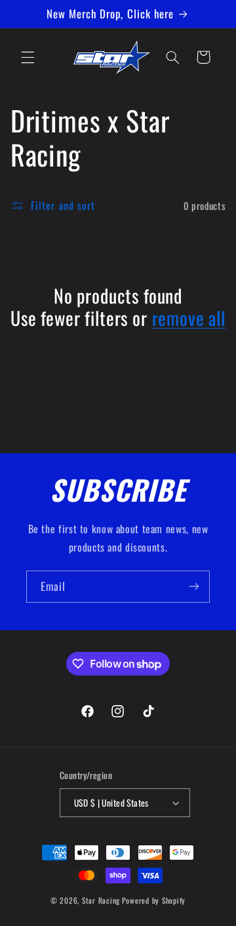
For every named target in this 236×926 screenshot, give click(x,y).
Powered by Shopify (154, 900)
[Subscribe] (194, 587)
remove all (189, 318)
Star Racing (101, 900)
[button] (27, 57)
